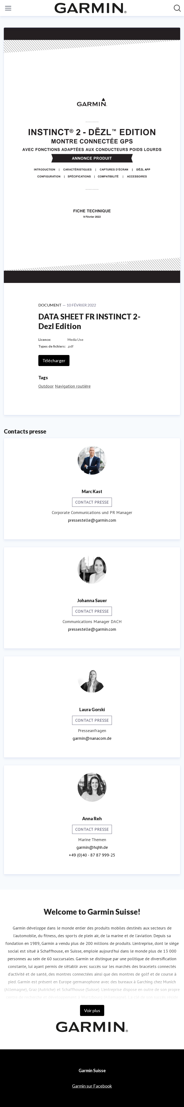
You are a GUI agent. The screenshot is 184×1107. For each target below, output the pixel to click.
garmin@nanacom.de (92, 738)
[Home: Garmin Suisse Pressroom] (90, 8)
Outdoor (46, 386)
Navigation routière (73, 386)
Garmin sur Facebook (92, 1086)
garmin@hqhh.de (92, 847)
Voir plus (92, 1010)
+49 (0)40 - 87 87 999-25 (92, 855)
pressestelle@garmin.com (92, 520)
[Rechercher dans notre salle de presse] (177, 8)
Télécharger (53, 360)
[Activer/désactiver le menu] (8, 8)
